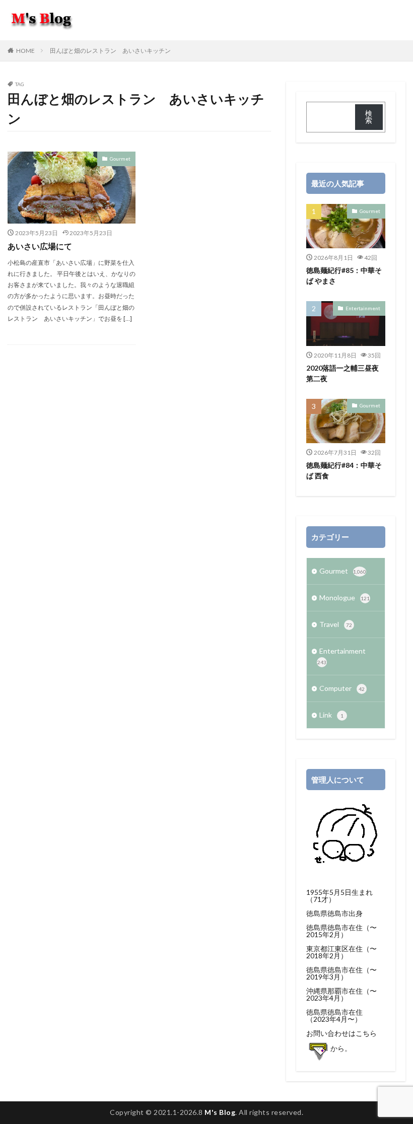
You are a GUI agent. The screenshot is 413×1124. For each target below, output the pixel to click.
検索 (368, 116)
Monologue (344, 597)
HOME (25, 50)
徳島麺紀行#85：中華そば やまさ (344, 275)
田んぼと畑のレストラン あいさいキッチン (110, 50)
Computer (342, 688)
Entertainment (363, 308)
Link (331, 715)
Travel (335, 624)
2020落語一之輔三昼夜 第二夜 (345, 373)
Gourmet (120, 159)
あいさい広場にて (40, 246)
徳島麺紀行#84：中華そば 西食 (344, 470)
